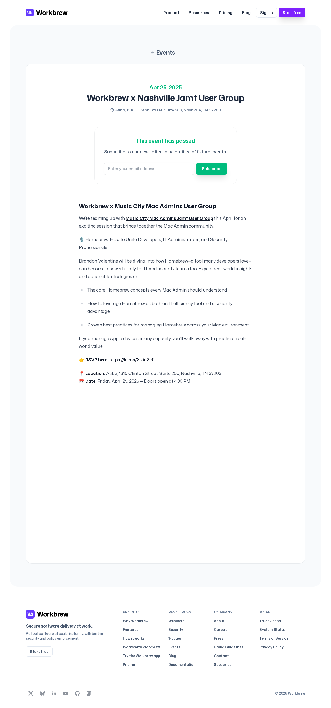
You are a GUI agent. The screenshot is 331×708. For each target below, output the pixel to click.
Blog (246, 12)
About (219, 621)
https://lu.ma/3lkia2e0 (132, 360)
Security (175, 629)
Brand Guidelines (228, 647)
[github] (77, 693)
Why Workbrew (135, 621)
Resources (199, 12)
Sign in (266, 12)
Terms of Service (274, 638)
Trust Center (271, 621)
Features (130, 629)
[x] (31, 693)
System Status (273, 629)
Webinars (176, 621)
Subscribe (211, 168)
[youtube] (66, 693)
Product (171, 12)
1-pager (174, 638)
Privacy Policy (272, 647)
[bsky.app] (42, 693)
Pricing (225, 12)
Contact (221, 655)
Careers (221, 629)
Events (165, 52)
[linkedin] (54, 693)
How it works (134, 638)
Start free (292, 12)
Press (218, 638)
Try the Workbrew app (141, 655)
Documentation (182, 664)
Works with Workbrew (141, 647)
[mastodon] (89, 693)
